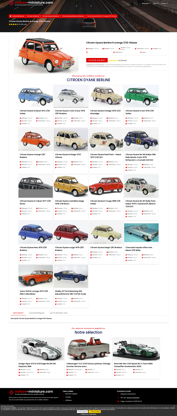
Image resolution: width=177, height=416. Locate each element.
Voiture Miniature (18, 16)
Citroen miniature (33, 16)
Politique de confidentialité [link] (88, 414)
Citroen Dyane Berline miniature (73, 16)
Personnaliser (82, 411)
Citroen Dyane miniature (50, 16)
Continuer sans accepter (7, 406)
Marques (145, 3)
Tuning (163, 3)
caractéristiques (36, 313)
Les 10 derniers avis (58, 313)
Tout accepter (95, 411)
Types (154, 3)
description (18, 313)
